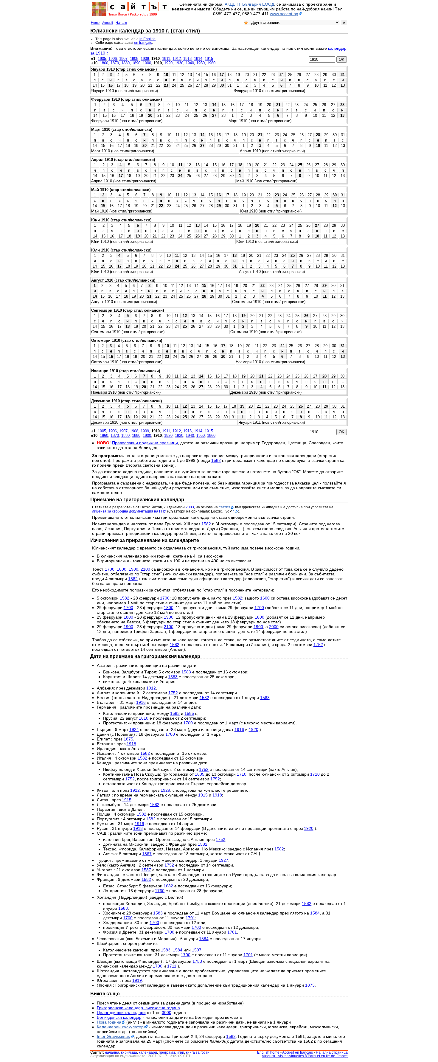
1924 (134, 729)
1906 (112, 58)
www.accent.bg (284, 13)
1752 (318, 644)
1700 (109, 569)
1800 (121, 569)
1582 (216, 460)
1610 (143, 718)
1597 (196, 950)
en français (143, 42)
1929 (165, 790)
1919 (139, 823)
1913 (187, 58)
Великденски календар (119, 1017)
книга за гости (197, 1052)
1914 (198, 58)
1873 (310, 985)
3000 (166, 1012)
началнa (112, 1052)
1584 (315, 913)
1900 (147, 63)
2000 (274, 626)
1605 (199, 774)
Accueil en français (297, 1052)
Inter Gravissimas (113, 1036)
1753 (197, 961)
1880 (125, 63)
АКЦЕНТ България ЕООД (249, 4)
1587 (146, 869)
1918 (131, 743)
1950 (200, 63)
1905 (102, 58)
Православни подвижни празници (145, 442)
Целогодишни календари (121, 1012)
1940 (190, 63)
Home (95, 22)
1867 (147, 853)
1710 (241, 774)
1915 (209, 58)
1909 (145, 58)
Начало (121, 22)
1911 (166, 58)
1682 (168, 886)
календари (148, 1052)
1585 (189, 713)
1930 (179, 63)
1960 (211, 63)
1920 (168, 63)
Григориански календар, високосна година (138, 1007)
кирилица (129, 1052)
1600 (265, 598)
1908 (134, 58)
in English (147, 39)
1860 (104, 63)
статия (224, 507)
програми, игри (171, 1052)
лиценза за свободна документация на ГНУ (129, 511)
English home (268, 1052)
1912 (177, 58)
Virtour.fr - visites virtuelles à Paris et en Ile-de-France (305, 1056)
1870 (115, 63)
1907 (123, 58)
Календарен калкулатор (120, 1026)
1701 (190, 917)
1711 (171, 966)
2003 (190, 507)
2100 (145, 569)
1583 (186, 672)
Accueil (107, 22)
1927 (223, 860)
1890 (136, 63)
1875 (128, 739)
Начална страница (332, 1052)
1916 (141, 702)
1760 (159, 890)
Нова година (109, 1022)
